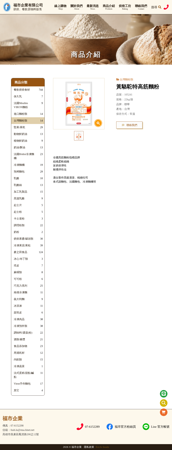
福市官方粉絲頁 (125, 426)
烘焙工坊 (125, 7)
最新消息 (93, 7)
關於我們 (77, 7)
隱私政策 (89, 447)
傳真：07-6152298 (13, 425)
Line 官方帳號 (160, 426)
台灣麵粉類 (126, 79)
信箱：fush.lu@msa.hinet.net (18, 430)
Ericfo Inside (102, 447)
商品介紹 (109, 7)
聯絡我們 (141, 7)
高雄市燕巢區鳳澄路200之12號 (21, 434)
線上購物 (60, 7)
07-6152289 (92, 426)
